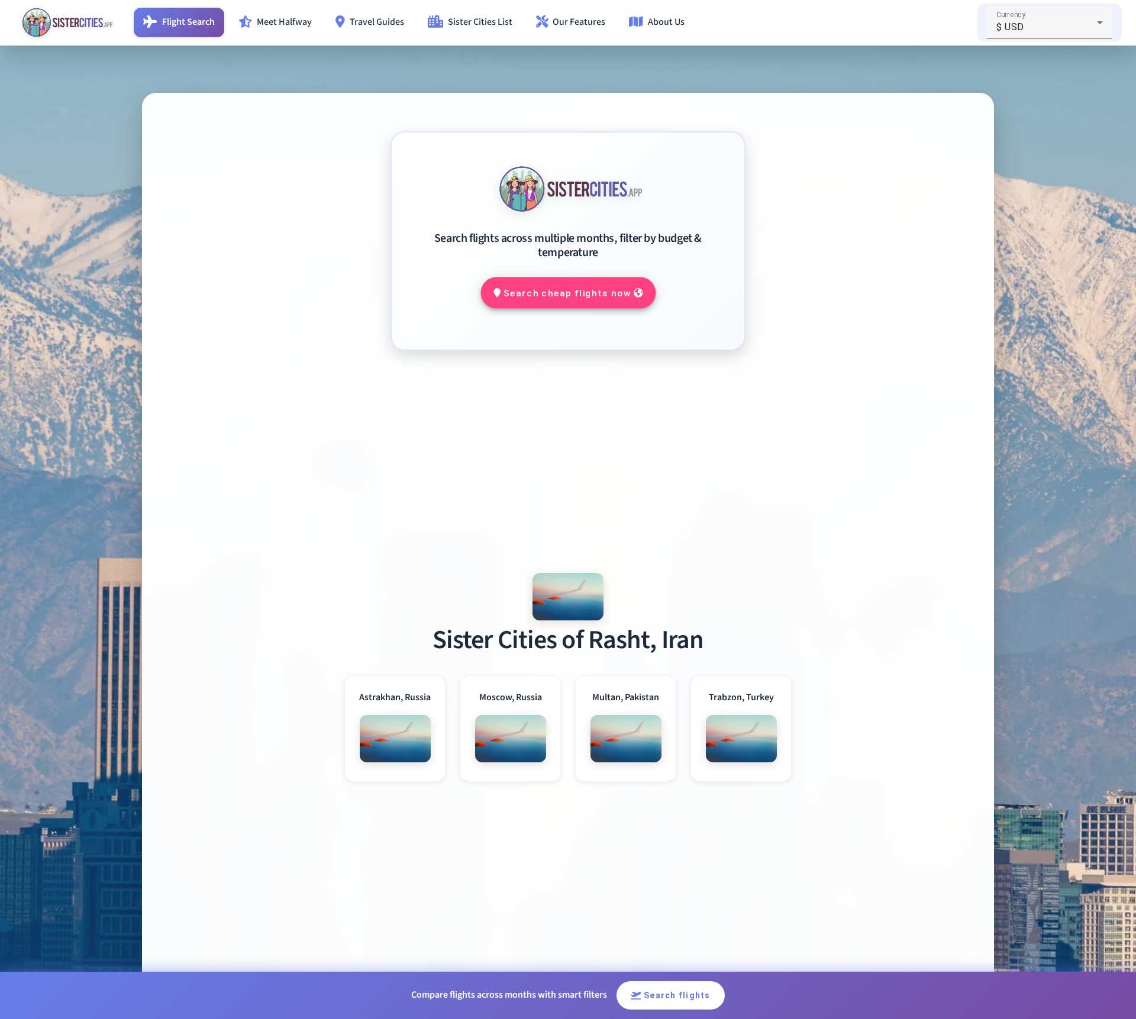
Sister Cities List (480, 21)
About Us (666, 21)
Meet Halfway (284, 21)
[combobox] (1049, 27)
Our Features (579, 21)
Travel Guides (377, 21)
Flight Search (188, 21)
